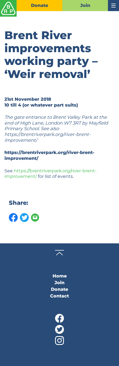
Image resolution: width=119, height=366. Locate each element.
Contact (59, 296)
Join (85, 5)
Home (60, 276)
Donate (39, 5)
